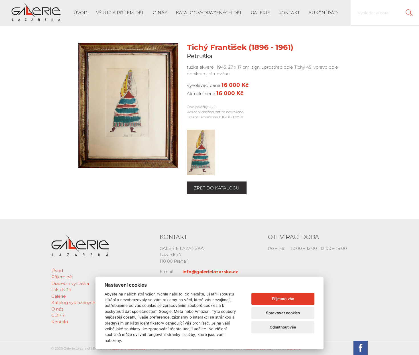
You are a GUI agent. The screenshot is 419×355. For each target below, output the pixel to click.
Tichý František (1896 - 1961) (240, 47)
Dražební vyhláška (70, 283)
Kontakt (289, 12)
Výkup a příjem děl (120, 12)
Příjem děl (62, 276)
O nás (160, 12)
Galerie (260, 12)
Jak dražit (61, 289)
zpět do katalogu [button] (216, 188)
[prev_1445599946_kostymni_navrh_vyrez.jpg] (201, 152)
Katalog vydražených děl (209, 12)
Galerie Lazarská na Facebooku (360, 348)
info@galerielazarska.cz (210, 271)
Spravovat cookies (283, 313)
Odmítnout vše (283, 327)
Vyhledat (409, 13)
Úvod (81, 12)
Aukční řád (323, 12)
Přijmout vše (283, 298)
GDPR (57, 315)
